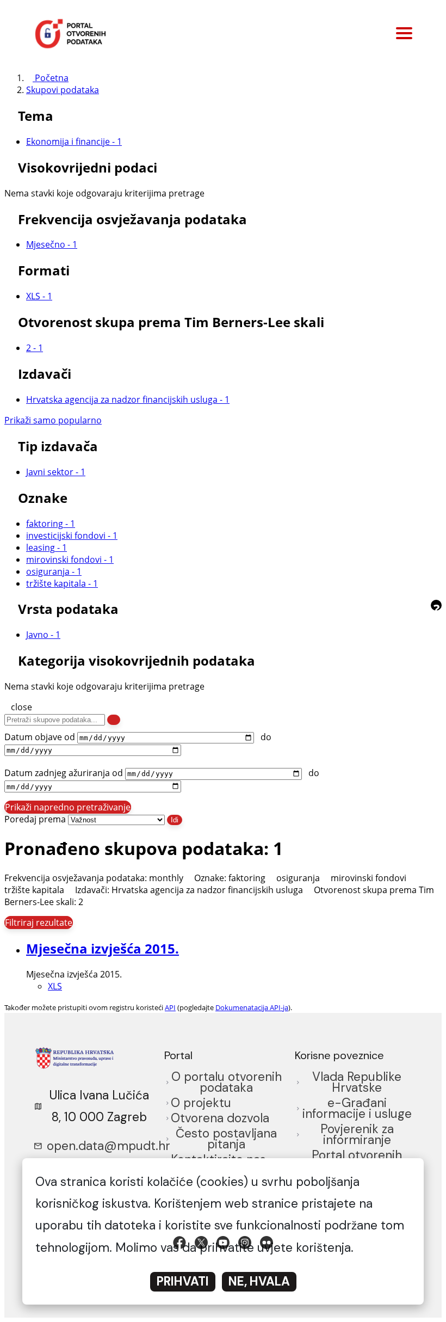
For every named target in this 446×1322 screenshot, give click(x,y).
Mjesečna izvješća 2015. (102, 948)
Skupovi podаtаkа (62, 90)
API (170, 1007)
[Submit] (113, 720)
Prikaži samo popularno (53, 420)
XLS (55, 986)
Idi (174, 820)
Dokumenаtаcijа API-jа (251, 1007)
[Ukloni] (188, 878)
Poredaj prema (35, 819)
